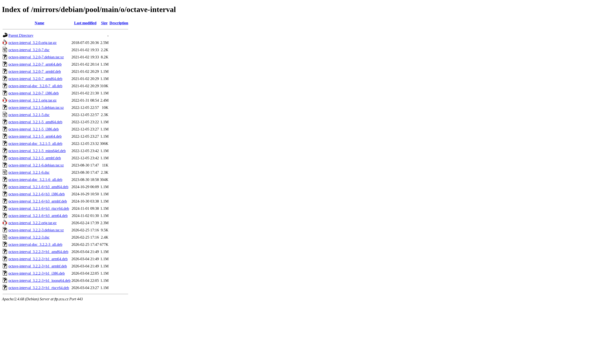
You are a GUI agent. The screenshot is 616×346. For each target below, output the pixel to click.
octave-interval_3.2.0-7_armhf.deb (34, 71)
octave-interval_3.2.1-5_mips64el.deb (37, 151)
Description (118, 23)
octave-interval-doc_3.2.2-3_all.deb (35, 244)
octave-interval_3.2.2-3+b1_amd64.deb (38, 252)
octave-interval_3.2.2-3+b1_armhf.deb (37, 266)
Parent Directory (20, 35)
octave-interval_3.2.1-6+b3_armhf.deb (37, 201)
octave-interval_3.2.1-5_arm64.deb (35, 136)
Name (39, 23)
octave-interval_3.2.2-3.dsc (29, 237)
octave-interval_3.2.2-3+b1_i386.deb (36, 273)
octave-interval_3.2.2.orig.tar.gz (32, 223)
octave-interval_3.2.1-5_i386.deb (33, 129)
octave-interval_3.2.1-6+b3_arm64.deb (38, 216)
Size (104, 23)
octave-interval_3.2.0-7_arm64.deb (35, 64)
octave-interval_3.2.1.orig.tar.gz (32, 100)
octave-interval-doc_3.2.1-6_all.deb (35, 180)
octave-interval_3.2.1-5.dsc (29, 115)
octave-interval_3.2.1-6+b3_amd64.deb (38, 187)
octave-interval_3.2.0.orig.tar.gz (32, 43)
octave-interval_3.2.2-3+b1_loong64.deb (39, 280)
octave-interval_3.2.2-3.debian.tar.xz (36, 230)
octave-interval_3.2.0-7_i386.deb (33, 93)
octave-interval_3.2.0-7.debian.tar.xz (36, 57)
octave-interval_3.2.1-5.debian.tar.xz (36, 107)
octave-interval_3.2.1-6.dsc (29, 172)
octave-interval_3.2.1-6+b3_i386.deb (36, 194)
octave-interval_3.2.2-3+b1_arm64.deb (38, 259)
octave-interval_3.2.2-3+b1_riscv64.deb (38, 288)
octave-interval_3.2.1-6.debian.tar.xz (36, 165)
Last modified (85, 23)
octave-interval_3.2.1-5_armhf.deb (34, 158)
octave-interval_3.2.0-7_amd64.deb (35, 79)
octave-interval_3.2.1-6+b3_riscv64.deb (38, 208)
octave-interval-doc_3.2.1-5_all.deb (35, 144)
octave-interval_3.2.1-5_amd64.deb (35, 122)
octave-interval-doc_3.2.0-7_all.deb (35, 86)
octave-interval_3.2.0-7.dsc (29, 50)
